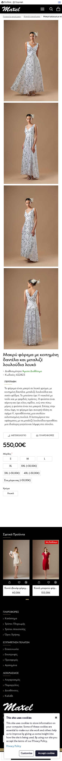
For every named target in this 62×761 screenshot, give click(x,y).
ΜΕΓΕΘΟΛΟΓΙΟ (18, 435)
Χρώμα (6, 488)
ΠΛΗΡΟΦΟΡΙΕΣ (46, 435)
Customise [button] (26, 753)
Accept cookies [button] (46, 753)
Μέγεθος (7, 454)
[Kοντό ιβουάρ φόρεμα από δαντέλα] (16, 559)
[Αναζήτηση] (50, 8)
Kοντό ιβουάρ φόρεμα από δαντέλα (16, 588)
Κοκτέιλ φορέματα (32, 17)
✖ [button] (56, 718)
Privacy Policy (13, 746)
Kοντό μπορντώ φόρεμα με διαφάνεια (45, 588)
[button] (27, 599)
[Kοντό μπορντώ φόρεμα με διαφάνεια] (46, 559)
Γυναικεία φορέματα (12, 17)
